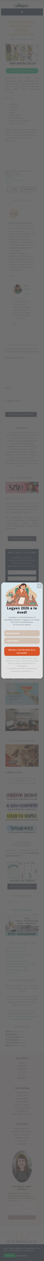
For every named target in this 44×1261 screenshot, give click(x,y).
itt (32, 671)
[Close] (39, 585)
